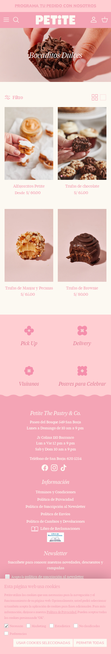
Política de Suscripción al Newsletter (55, 506)
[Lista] (103, 97)
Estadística (62, 626)
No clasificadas (89, 626)
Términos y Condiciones (56, 492)
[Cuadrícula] (94, 97)
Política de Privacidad (55, 499)
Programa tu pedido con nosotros (55, 6)
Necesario (16, 626)
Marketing (39, 626)
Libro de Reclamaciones (60, 528)
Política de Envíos (55, 514)
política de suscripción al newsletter (54, 576)
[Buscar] (19, 19)
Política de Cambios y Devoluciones (55, 521)
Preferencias (18, 634)
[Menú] (6, 19)
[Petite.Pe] (55, 20)
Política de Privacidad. (62, 612)
